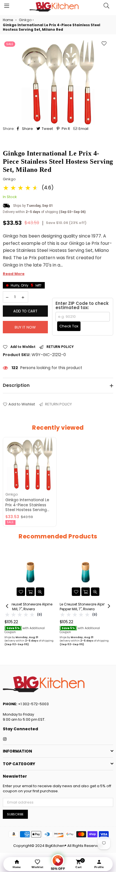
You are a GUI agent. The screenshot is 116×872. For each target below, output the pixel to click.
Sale (9, 44)
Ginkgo (9, 179)
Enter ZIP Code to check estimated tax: (82, 305)
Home (8, 20)
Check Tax (68, 326)
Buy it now (25, 327)
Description (16, 385)
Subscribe (15, 814)
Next (109, 606)
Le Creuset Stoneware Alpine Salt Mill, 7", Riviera (28, 606)
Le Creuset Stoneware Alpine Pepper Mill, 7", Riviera (84, 606)
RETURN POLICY (60, 347)
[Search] (106, 7)
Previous (7, 606)
